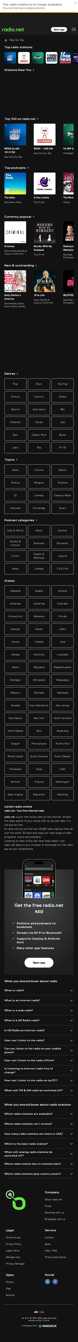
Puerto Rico (62, 743)
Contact (49, 1237)
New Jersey (62, 705)
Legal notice (12, 1250)
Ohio (39, 731)
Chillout (15, 397)
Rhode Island (15, 756)
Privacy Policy (13, 1244)
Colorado (62, 603)
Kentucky (39, 654)
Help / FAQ (51, 1250)
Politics (15, 483)
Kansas (15, 654)
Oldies (62, 397)
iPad (8, 1288)
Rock (39, 384)
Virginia (39, 782)
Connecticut (15, 616)
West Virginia (15, 794)
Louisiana (62, 654)
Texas (39, 769)
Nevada (15, 705)
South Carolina (39, 756)
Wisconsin (39, 794)
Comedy (39, 495)
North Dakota (15, 731)
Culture (38, 470)
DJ (15, 495)
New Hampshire (39, 705)
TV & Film (62, 569)
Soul (15, 435)
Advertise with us (54, 1212)
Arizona (62, 591)
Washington (63, 782)
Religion (39, 483)
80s (63, 409)
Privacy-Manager (15, 1264)
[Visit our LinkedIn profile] (47, 1281)
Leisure (62, 556)
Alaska (39, 591)
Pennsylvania (38, 743)
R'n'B (62, 447)
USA (41, 1312)
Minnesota (39, 680)
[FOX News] (65, 58)
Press (48, 1206)
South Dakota (62, 756)
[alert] (39, 6)
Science (62, 530)
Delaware (39, 616)
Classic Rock (39, 435)
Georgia (15, 629)
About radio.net (53, 1199)
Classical (15, 422)
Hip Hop (62, 384)
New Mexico (15, 718)
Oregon (15, 743)
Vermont (15, 782)
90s (39, 447)
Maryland (39, 667)
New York (39, 718)
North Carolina (62, 718)
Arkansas (15, 603)
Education (62, 543)
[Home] (5, 40)
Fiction (15, 556)
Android (10, 1295)
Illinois (15, 642)
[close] (75, 2)
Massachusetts (62, 667)
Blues (62, 435)
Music (62, 508)
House (39, 422)
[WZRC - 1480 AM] (24, 58)
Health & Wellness (39, 556)
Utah (62, 769)
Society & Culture (15, 543)
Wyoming (62, 794)
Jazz (62, 422)
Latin (16, 447)
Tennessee (15, 769)
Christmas (39, 508)
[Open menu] (73, 29)
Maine (15, 667)
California (39, 603)
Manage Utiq (13, 1257)
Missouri (15, 693)
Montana (39, 693)
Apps (47, 1244)
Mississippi (62, 680)
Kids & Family (15, 530)
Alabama (15, 591)
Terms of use (13, 1237)
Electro (15, 409)
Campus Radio (62, 495)
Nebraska (62, 693)
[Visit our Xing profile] (55, 1281)
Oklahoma (62, 731)
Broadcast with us (55, 1219)
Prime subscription (55, 1257)
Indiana (39, 642)
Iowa (62, 642)
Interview (15, 508)
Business (39, 543)
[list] (39, 58)
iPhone (9, 1282)
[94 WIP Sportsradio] (38, 58)
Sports (62, 470)
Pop (15, 384)
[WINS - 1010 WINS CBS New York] (51, 58)
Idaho (62, 629)
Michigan (15, 680)
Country (39, 397)
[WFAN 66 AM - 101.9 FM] (10, 58)
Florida (62, 616)
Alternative (39, 409)
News (15, 470)
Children (63, 483)
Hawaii (39, 629)
